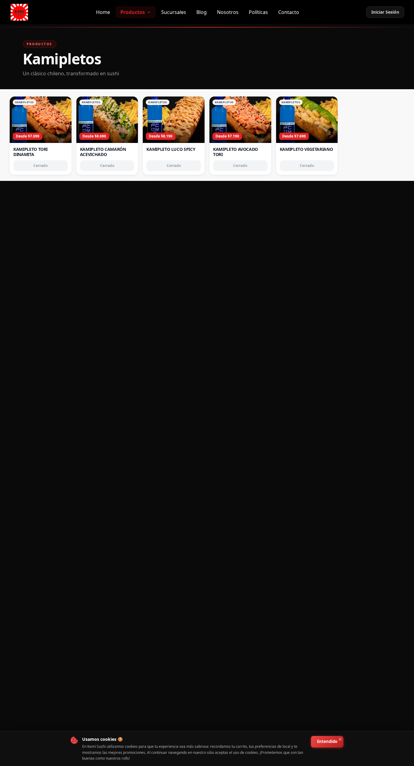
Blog (201, 12)
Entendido (327, 741)
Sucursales (173, 12)
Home (103, 12)
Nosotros (228, 12)
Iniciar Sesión (385, 12)
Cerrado (40, 165)
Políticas (258, 12)
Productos (132, 12)
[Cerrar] (340, 739)
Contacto (288, 12)
